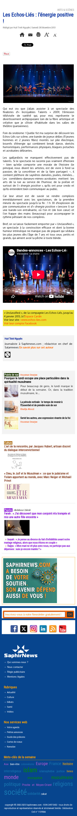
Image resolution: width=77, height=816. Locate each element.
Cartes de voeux (14, 741)
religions (63, 783)
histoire (68, 764)
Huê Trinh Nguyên (21, 27)
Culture (10, 697)
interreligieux (12, 771)
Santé (9, 707)
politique (12, 784)
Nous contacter (14, 667)
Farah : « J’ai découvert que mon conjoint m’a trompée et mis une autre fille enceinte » (37, 515)
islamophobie (46, 771)
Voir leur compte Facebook (20, 323)
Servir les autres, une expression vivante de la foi (45, 418)
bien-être (15, 764)
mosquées (35, 778)
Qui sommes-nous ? (17, 662)
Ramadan (10, 746)
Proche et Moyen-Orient (37, 785)
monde (11, 777)
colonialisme (27, 764)
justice (61, 771)
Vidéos (9, 711)
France (55, 763)
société (15, 792)
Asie (6, 764)
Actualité (10, 692)
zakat (44, 794)
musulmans (62, 777)
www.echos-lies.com (33, 319)
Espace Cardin (33, 316)
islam (30, 770)
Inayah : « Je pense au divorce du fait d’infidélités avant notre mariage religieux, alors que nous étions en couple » (37, 541)
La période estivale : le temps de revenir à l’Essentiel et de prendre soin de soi (41, 403)
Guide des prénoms (15, 737)
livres (70, 771)
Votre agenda (12, 727)
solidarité (33, 793)
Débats (9, 702)
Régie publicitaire (15, 672)
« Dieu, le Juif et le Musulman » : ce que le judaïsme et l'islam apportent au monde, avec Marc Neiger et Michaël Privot (37, 477)
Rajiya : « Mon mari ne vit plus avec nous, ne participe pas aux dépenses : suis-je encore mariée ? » (37, 547)
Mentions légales (15, 676)
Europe (42, 763)
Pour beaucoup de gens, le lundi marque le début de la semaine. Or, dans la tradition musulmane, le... (46, 390)
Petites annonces (14, 732)
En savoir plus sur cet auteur (36, 347)
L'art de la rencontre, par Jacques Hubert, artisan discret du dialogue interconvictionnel (37, 448)
